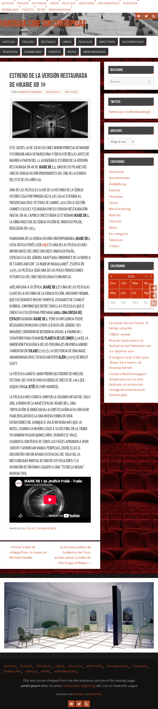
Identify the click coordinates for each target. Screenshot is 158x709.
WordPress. (95, 694)
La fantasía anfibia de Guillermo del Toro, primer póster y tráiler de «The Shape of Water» (73, 555)
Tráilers (23, 3)
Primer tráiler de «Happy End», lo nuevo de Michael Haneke (28, 552)
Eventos (28, 9)
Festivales (39, 3)
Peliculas (69, 3)
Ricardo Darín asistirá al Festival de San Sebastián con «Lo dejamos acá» (130, 345)
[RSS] (153, 303)
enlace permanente (41, 528)
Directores (87, 3)
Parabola (79, 694)
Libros (54, 3)
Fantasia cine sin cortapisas (43, 23)
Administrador (30, 92)
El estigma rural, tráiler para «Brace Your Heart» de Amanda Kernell (129, 362)
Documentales (108, 3)
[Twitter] (153, 295)
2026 (131, 276)
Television (130, 3)
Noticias (8, 3)
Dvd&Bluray (10, 9)
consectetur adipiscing (78, 686)
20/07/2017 (53, 92)
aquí (45, 245)
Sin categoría (118, 234)
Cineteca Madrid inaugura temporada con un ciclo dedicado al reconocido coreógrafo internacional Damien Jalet (127, 384)
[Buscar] (149, 82)
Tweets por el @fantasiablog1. (130, 112)
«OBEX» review (119, 334)
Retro (41, 9)
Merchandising (60, 9)
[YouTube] (153, 288)
